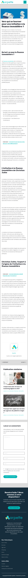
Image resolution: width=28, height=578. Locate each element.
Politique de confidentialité (7, 568)
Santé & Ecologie (5, 554)
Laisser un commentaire (8, 391)
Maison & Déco (5, 557)
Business (16, 391)
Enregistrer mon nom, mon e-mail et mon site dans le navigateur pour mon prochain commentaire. (13, 470)
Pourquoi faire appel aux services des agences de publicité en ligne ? (14, 410)
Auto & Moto (4, 542)
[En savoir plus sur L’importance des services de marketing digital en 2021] (14, 378)
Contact (3, 563)
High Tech (4, 547)
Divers (3, 552)
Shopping (4, 549)
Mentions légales (5, 566)
